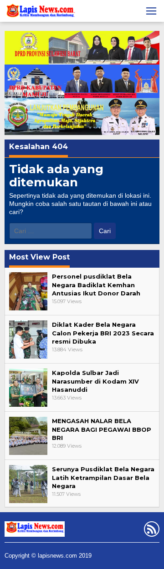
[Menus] (151, 11)
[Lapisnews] (40, 12)
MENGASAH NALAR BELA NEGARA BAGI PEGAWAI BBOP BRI (101, 429)
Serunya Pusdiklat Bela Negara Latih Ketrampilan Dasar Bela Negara (103, 477)
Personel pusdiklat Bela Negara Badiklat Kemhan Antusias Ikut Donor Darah (96, 284)
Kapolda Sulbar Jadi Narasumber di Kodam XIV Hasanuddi (95, 381)
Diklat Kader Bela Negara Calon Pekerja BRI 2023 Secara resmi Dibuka (103, 332)
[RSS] (150, 530)
